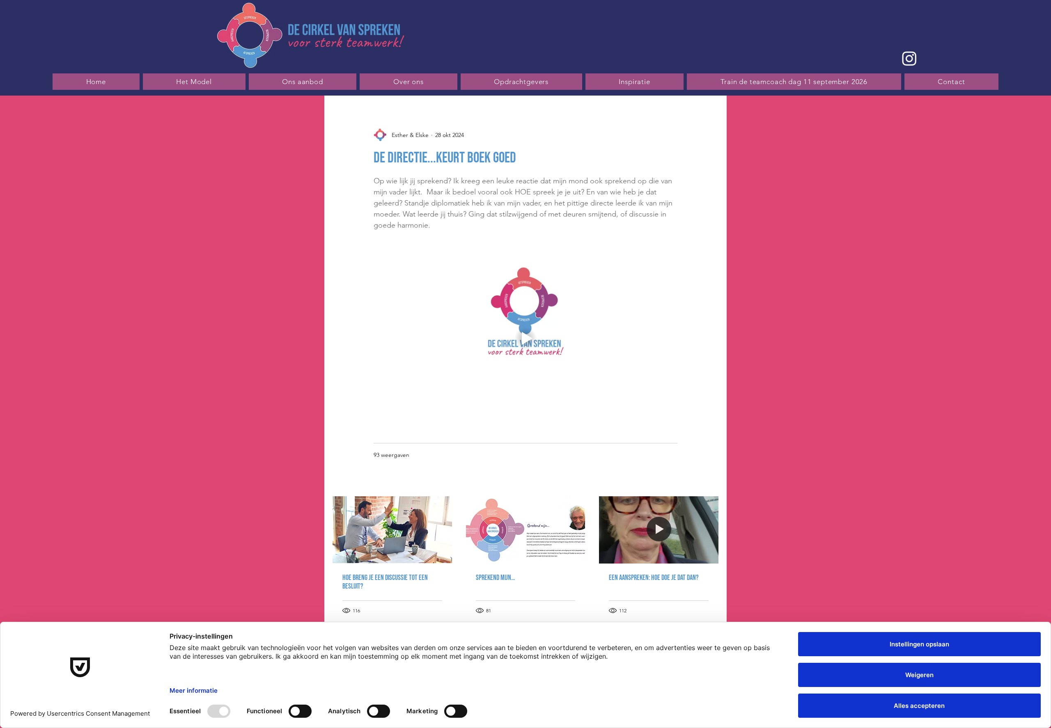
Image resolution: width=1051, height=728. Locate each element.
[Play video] (525, 338)
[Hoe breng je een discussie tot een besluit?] (392, 529)
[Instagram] (909, 58)
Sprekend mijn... (495, 577)
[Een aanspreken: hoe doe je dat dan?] (658, 529)
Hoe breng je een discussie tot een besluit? (385, 582)
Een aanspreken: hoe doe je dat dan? (654, 577)
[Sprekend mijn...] (525, 530)
